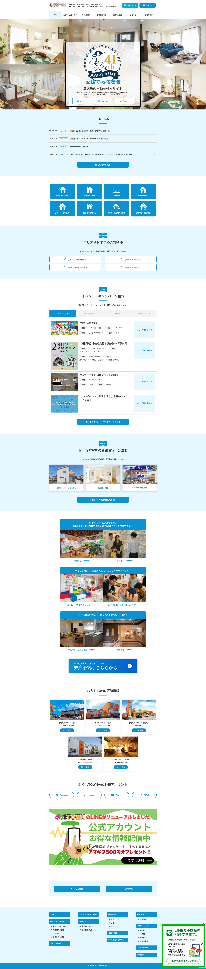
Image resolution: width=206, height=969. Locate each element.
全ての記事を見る (103, 165)
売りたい (126, 101)
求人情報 (143, 919)
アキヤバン (115, 919)
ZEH (112, 926)
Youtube (119, 795)
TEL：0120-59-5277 (139, 726)
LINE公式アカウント (116, 940)
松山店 (142, 930)
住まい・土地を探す (70, 15)
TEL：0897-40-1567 (121, 762)
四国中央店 (144, 941)
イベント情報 (85, 15)
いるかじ (114, 923)
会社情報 (133, 15)
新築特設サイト (87, 926)
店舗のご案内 (117, 15)
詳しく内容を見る (143, 330)
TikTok (146, 795)
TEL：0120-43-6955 (103, 726)
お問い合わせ (131, 5)
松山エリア (64, 314)
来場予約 (129, 889)
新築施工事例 (87, 930)
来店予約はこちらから (96, 666)
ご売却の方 (149, 15)
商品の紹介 (112, 914)
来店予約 (149, 5)
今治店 (142, 934)
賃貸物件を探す (58, 937)
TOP (55, 15)
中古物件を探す (58, 930)
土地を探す (57, 933)
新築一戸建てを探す (60, 926)
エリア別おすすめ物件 (88, 914)
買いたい (83, 101)
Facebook (64, 795)
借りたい (104, 101)
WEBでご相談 (77, 889)
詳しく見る (67, 730)
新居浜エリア (90, 314)
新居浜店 (143, 937)
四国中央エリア (144, 314)
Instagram (91, 795)
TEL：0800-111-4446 (67, 726)
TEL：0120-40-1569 (85, 762)
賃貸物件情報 (101, 15)
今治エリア (118, 314)
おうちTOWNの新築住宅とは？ (103, 500)
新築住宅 (82, 921)
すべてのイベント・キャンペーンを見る (103, 422)
